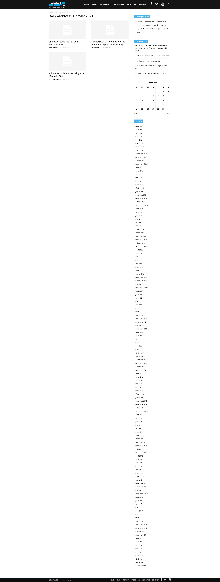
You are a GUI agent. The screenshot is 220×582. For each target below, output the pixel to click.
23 (163, 104)
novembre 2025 (141, 157)
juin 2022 (138, 298)
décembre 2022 (141, 277)
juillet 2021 (139, 336)
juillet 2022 (139, 294)
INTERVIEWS (105, 4)
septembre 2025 (141, 164)
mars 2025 (139, 185)
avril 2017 (139, 511)
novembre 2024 (141, 198)
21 (153, 104)
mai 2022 (138, 301)
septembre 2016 (141, 535)
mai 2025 (138, 178)
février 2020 (139, 394)
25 (137, 109)
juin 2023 (138, 257)
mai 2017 (138, 507)
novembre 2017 (141, 487)
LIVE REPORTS (118, 4)
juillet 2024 (139, 212)
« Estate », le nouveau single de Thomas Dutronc (152, 73)
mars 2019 (139, 432)
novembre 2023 (141, 239)
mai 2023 (138, 260)
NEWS (94, 4)
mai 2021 (138, 342)
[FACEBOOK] (151, 4)
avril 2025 (139, 181)
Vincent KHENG (54, 47)
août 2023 (139, 250)
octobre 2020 (140, 367)
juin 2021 (138, 339)
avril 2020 (139, 387)
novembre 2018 (141, 446)
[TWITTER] (157, 4)
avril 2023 (139, 263)
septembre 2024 (141, 205)
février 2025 (139, 188)
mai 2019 (138, 425)
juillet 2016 (139, 542)
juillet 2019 (139, 418)
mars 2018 (139, 473)
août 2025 (139, 167)
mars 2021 (139, 349)
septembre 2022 (141, 288)
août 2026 (139, 126)
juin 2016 (138, 545)
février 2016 (139, 559)
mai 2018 (138, 466)
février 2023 (139, 270)
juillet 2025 (139, 171)
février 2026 (139, 147)
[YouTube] (170, 580)
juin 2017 (138, 504)
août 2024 (139, 209)
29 (158, 109)
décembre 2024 (141, 195)
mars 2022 (139, 308)
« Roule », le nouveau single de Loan (148, 61)
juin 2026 (138, 133)
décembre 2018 (141, 442)
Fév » (169, 113)
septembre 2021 (141, 329)
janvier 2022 (139, 315)
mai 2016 (138, 549)
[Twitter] (165, 580)
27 (148, 109)
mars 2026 (139, 143)
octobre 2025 (140, 160)
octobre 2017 (140, 490)
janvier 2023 (139, 274)
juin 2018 (138, 463)
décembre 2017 (141, 483)
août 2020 (139, 373)
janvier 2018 (139, 480)
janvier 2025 (139, 191)
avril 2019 (139, 428)
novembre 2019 (141, 404)
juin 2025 (138, 174)
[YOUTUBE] (163, 4)
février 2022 (139, 312)
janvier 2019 (139, 439)
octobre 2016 (140, 531)
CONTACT (143, 4)
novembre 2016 (141, 528)
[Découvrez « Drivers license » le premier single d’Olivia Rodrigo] (110, 29)
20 (148, 104)
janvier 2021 (139, 356)
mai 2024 (138, 219)
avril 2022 (139, 305)
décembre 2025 (141, 154)
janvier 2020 (139, 397)
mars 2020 (139, 391)
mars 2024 (139, 226)
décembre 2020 (141, 360)
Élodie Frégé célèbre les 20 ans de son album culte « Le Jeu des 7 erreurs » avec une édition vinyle (151, 48)
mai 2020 (138, 384)
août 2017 (139, 497)
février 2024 (139, 229)
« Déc (136, 113)
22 (158, 104)
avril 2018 (139, 470)
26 (142, 109)
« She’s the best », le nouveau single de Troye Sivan (151, 67)
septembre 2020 (141, 370)
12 (142, 100)
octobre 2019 (140, 408)
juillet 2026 (139, 130)
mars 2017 (139, 514)
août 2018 (139, 456)
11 (137, 100)
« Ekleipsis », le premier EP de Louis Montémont (152, 56)
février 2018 (139, 476)
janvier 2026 (139, 150)
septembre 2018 (141, 452)
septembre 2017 (141, 494)
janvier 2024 (139, 233)
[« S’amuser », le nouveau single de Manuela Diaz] (67, 61)
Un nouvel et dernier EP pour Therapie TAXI (64, 43)
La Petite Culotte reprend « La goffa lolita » (151, 22)
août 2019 (139, 415)
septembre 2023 (141, 246)
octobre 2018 (140, 449)
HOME (86, 4)
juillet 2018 (139, 459)
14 (153, 100)
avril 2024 (139, 222)
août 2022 (139, 291)
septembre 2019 (141, 411)
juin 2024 (138, 215)
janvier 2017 (139, 521)
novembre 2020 (141, 363)
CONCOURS (131, 4)
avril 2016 (139, 552)
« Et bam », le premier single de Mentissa (150, 25)
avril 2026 (139, 140)
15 (158, 100)
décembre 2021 (141, 318)
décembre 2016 (141, 525)
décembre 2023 (141, 236)
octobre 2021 (140, 325)
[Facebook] (161, 580)
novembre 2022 (141, 281)
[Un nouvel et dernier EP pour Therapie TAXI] (67, 29)
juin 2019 (138, 421)
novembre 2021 (141, 322)
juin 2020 (138, 380)
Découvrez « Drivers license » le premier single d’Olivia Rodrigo (108, 43)
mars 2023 (139, 267)
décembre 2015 (141, 566)
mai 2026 (138, 136)
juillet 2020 (139, 377)
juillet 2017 (139, 500)
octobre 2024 (140, 202)
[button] (168, 4)
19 (142, 104)
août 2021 (139, 332)
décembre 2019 (141, 401)
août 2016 (139, 538)
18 (137, 104)
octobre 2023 (140, 243)
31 (168, 109)
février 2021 (139, 353)
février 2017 (139, 518)
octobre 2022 (140, 284)
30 (163, 109)
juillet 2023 (139, 253)
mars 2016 (139, 555)
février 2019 (139, 435)
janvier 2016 (139, 562)
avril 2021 (139, 346)
